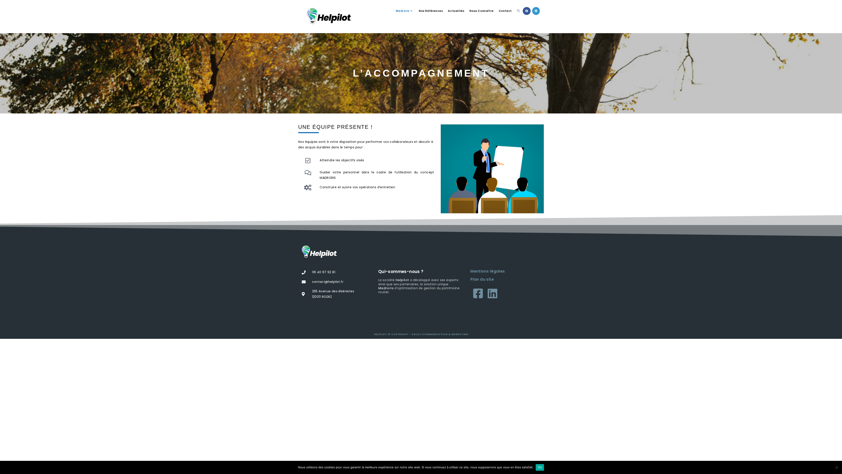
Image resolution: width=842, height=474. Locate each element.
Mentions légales (487, 271)
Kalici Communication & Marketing (440, 334)
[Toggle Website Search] (518, 11)
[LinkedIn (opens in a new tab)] (536, 11)
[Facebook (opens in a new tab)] (527, 11)
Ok (540, 467)
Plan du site (482, 279)
